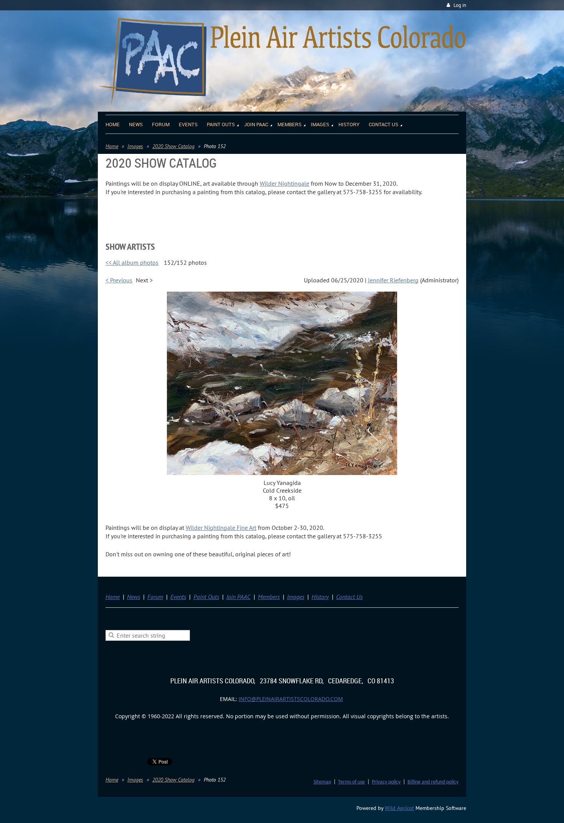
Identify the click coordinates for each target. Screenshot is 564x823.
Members (269, 596)
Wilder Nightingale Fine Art (221, 527)
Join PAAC (238, 596)
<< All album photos (132, 262)
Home (112, 146)
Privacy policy (386, 782)
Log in (460, 5)
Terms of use (351, 782)
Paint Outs (206, 596)
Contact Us (349, 596)
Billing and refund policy (432, 782)
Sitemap (322, 782)
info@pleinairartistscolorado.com (291, 699)
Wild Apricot (399, 808)
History (320, 596)
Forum (155, 596)
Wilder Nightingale (284, 183)
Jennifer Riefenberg (393, 280)
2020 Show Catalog (173, 146)
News (133, 596)
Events (178, 596)
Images (135, 146)
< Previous (119, 280)
